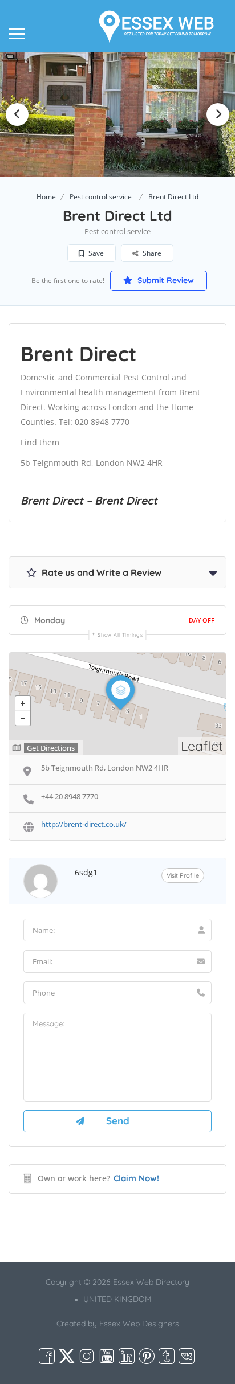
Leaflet (202, 746)
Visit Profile (183, 875)
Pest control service (101, 197)
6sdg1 (86, 872)
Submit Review (164, 280)
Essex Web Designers (139, 1324)
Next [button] (218, 114)
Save (95, 253)
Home (46, 197)
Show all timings (120, 635)
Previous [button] (17, 114)
